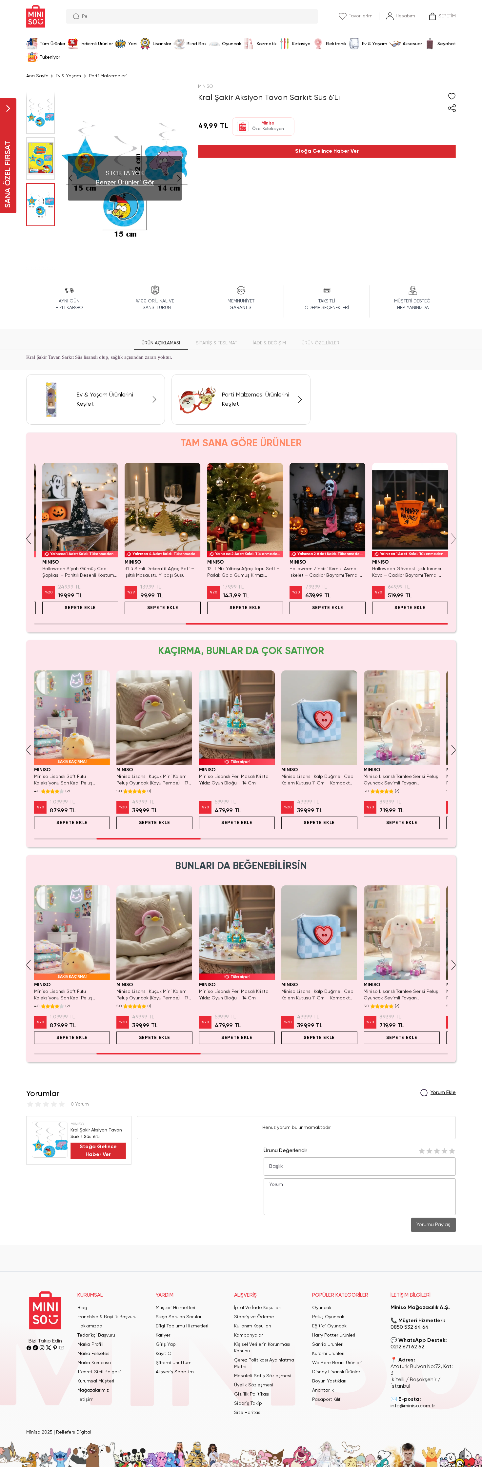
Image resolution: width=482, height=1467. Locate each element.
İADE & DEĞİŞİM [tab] (269, 343)
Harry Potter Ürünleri (333, 1335)
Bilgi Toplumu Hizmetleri (182, 1326)
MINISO (205, 86)
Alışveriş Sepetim (175, 1372)
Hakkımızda (89, 1326)
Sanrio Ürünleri (328, 1344)
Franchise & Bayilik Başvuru (106, 1317)
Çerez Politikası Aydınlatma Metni (264, 1363)
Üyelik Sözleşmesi (253, 1385)
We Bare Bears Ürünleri (337, 1363)
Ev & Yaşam (68, 76)
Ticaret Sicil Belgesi (99, 1372)
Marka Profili (90, 1344)
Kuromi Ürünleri (328, 1353)
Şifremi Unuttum (173, 1363)
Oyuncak (321, 1307)
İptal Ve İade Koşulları (257, 1307)
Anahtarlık (323, 1390)
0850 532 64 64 (410, 1327)
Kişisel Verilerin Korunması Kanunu (262, 1347)
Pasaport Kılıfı (326, 1399)
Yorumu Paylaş (433, 1224)
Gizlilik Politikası (251, 1394)
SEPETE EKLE (72, 608)
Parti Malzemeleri (108, 76)
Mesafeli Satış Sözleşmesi (262, 1376)
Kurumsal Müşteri (95, 1381)
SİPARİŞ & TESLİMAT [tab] (216, 343)
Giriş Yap (166, 1344)
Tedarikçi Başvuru (96, 1335)
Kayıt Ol (164, 1353)
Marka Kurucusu (94, 1363)
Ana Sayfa (37, 76)
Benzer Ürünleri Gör (125, 183)
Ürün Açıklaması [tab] (161, 343)
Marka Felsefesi (94, 1353)
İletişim (85, 1399)
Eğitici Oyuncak (329, 1326)
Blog (82, 1307)
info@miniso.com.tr (413, 1406)
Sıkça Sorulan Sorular (178, 1317)
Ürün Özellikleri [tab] (321, 343)
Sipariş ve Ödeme (254, 1317)
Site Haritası (247, 1412)
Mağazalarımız (93, 1390)
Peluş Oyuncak (328, 1317)
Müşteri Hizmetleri (175, 1307)
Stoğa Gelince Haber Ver (327, 151)
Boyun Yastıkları (329, 1381)
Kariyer (163, 1335)
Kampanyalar (248, 1335)
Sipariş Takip (248, 1403)
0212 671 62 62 (407, 1347)
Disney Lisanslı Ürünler (336, 1372)
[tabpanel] (241, 357)
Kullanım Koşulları (252, 1326)
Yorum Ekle (443, 1092)
